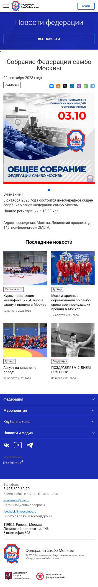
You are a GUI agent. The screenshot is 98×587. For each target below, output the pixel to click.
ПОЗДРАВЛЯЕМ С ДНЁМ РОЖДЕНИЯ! (71, 370)
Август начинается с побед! (19, 370)
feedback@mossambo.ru (19, 511)
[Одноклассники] (58, 86)
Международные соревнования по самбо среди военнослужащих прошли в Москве (71, 302)
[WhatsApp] (86, 86)
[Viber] (79, 86)
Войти (86, 6)
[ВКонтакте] (51, 86)
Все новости (49, 39)
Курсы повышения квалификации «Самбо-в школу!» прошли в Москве (24, 300)
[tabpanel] (49, 137)
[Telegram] (92, 86)
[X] (65, 86)
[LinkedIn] (72, 86)
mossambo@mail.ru (16, 500)
